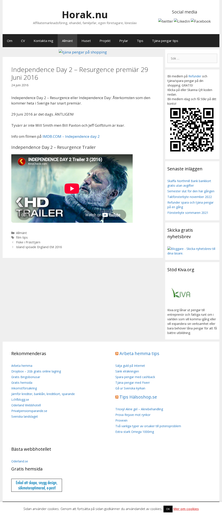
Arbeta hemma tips (139, 353)
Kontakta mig (43, 40)
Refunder (194, 76)
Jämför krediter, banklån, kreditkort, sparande (43, 394)
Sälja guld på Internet (130, 366)
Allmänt (67, 40)
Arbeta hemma (21, 366)
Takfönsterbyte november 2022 (189, 197)
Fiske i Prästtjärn (28, 242)
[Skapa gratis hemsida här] (36, 490)
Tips (140, 40)
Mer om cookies (186, 509)
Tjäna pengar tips (165, 40)
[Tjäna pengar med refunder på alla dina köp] (83, 52)
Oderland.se (19, 461)
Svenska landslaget (24, 416)
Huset (86, 40)
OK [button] (168, 509)
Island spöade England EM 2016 (39, 247)
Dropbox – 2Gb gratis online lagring (36, 371)
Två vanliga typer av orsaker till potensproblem (148, 426)
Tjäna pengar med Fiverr (132, 382)
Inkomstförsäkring (24, 388)
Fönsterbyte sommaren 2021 (187, 213)
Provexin (121, 420)
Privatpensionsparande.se (29, 411)
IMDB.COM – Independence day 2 (71, 136)
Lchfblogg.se (20, 399)
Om (9, 40)
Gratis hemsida (21, 382)
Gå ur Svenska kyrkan (130, 388)
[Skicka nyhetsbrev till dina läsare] (192, 253)
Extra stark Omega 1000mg (134, 432)
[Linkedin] (182, 21)
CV (23, 40)
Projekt (105, 40)
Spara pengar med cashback (135, 377)
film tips (22, 237)
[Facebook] (201, 21)
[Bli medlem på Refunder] (192, 152)
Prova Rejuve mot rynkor (132, 415)
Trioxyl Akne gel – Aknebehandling (139, 409)
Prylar (123, 40)
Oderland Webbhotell (26, 405)
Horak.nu (85, 14)
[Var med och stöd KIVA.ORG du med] (180, 305)
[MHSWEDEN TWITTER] (165, 21)
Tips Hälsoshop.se (138, 397)
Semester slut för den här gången (190, 191)
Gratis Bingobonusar (25, 377)
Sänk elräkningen (127, 371)
